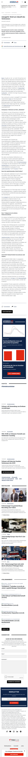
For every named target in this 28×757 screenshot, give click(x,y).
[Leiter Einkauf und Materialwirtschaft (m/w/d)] (11, 594)
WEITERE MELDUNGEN (8, 472)
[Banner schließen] (24, 750)
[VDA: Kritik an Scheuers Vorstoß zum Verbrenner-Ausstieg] (14, 423)
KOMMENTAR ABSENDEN (14, 681)
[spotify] (20, 731)
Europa (16, 168)
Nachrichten (7, 12)
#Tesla (8, 534)
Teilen (15, 42)
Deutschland (21, 88)
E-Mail (3, 648)
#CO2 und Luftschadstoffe (8, 478)
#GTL (8, 561)
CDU (10, 99)
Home (3, 12)
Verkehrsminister (6, 237)
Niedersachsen (7, 105)
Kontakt (16, 746)
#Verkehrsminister (8, 386)
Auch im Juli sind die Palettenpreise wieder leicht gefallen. (12, 345)
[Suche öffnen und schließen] (22, 2)
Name (3, 653)
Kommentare (7, 42)
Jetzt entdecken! (14, 754)
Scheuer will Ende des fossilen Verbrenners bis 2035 (11, 462)
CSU (20, 237)
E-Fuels (13, 278)
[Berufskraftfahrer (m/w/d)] (7, 603)
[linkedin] (17, 731)
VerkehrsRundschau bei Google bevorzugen (13, 46)
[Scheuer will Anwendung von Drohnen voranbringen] (14, 395)
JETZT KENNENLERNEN (14, 373)
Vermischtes (14, 12)
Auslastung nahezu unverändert (9, 369)
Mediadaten (7, 746)
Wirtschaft (4, 125)
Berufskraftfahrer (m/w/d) (10, 605)
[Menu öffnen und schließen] (2, 2)
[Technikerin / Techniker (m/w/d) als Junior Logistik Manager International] (14, 584)
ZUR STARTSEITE (7, 311)
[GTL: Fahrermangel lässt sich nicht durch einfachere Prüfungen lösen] (14, 553)
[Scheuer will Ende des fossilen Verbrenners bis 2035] (14, 450)
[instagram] (14, 731)
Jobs (22, 746)
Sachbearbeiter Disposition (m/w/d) (13, 613)
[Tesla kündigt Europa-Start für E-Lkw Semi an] (14, 526)
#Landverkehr (10, 431)
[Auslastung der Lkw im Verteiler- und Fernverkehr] (14, 355)
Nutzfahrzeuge (5, 165)
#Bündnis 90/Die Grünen (7, 480)
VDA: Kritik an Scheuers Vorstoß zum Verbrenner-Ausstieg (13, 434)
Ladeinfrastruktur (6, 168)
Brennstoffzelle (22, 278)
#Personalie (14, 477)
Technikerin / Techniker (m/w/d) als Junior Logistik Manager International (14, 587)
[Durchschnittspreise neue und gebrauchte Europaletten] (14, 331)
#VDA (16, 478)
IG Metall (5, 197)
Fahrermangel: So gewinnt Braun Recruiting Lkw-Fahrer (12, 506)
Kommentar (4, 659)
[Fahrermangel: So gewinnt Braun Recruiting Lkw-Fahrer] (14, 495)
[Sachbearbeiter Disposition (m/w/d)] (9, 611)
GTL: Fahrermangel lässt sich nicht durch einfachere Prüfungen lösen (13, 565)
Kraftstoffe (4, 93)
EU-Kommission (22, 162)
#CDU (20, 478)
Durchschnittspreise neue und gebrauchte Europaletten (12, 342)
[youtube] (10, 731)
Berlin (3, 78)
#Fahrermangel (10, 503)
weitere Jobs (5, 629)
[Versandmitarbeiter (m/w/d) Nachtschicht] (11, 619)
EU (9, 94)
